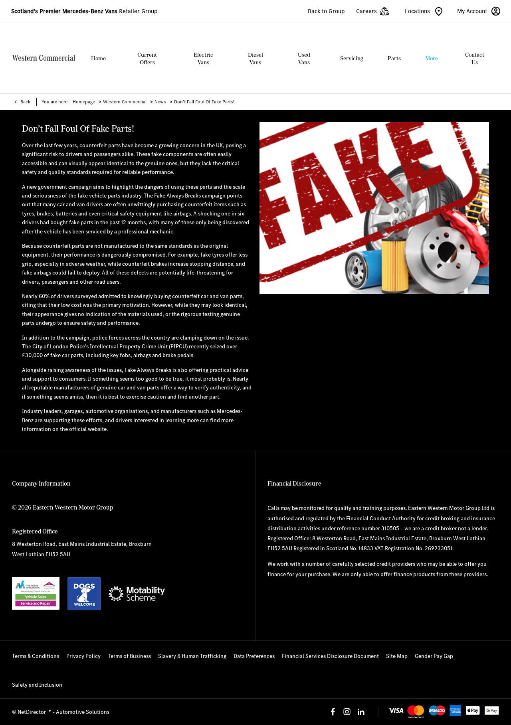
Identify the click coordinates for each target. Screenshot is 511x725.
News (160, 102)
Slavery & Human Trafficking (192, 656)
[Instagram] (347, 712)
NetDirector (32, 711)
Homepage (84, 102)
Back (25, 102)
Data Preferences (254, 656)
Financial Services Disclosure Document (330, 656)
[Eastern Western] (43, 58)
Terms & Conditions (35, 656)
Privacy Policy (83, 656)
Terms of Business (129, 656)
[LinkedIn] (361, 712)
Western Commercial (125, 102)
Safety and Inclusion (37, 684)
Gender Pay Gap (434, 656)
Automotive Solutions (82, 711)
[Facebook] (333, 712)
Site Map (397, 656)
